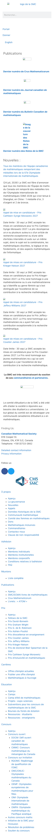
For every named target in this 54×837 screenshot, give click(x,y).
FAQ (10, 565)
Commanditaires (16, 528)
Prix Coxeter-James (18, 638)
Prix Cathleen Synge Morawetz (24, 654)
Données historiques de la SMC (24, 511)
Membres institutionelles (21, 555)
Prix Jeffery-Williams (18, 641)
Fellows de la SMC (17, 618)
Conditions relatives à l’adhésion (25, 561)
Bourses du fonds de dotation (23, 711)
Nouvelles (13, 505)
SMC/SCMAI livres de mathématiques (27, 594)
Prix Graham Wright (18, 624)
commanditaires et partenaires (31, 378)
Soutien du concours (19, 830)
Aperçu (11, 498)
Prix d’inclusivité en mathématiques (26, 658)
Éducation (6, 684)
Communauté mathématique (23, 515)
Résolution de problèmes (21, 827)
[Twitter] (11, 471)
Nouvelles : (11, 160)
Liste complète (15, 578)
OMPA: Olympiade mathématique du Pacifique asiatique (21, 810)
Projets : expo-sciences (20, 701)
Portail (6, 29)
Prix (3, 608)
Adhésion (6, 541)
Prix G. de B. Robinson (20, 628)
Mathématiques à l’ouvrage (22, 678)
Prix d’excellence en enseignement (26, 634)
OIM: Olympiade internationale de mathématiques (20, 800)
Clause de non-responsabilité (23, 535)
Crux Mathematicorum (19, 598)
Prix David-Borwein (18, 621)
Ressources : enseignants (21, 717)
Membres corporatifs (19, 558)
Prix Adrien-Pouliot (18, 631)
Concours (6, 724)
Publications (7, 585)
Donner (6, 35)
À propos (6, 492)
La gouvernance (16, 501)
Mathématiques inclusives (21, 525)
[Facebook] (4, 471)
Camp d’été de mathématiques (24, 697)
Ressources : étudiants (20, 714)
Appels (11, 508)
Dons (10, 521)
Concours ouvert (16, 734)
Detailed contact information (16, 450)
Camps (11, 694)
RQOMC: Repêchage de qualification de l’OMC (22, 764)
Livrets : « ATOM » (17, 601)
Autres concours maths (20, 817)
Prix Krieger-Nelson (18, 644)
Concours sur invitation (20, 757)
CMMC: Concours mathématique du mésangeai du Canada (23, 750)
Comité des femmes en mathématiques (29, 518)
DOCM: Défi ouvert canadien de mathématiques (21, 741)
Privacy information (11, 453)
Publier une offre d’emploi (21, 674)
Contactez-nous (16, 531)
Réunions (6, 571)
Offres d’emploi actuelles (21, 671)
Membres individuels (19, 551)
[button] (6, 49)
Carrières (6, 664)
